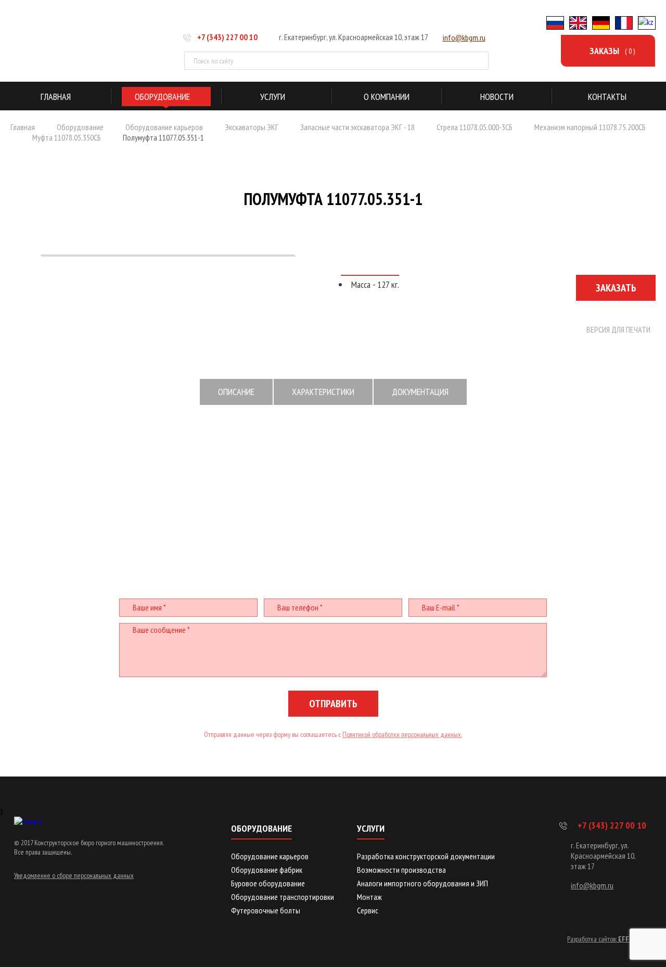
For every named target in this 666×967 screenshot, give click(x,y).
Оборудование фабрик (266, 869)
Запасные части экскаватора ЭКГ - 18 (357, 127)
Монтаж (369, 897)
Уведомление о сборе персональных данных (74, 875)
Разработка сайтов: (607, 939)
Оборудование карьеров (164, 127)
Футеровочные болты (265, 910)
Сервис (367, 910)
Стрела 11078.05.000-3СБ (475, 127)
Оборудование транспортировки (282, 897)
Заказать (616, 288)
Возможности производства (401, 869)
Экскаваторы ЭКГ (251, 127)
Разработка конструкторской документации (426, 856)
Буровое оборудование (268, 883)
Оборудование (80, 127)
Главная (22, 127)
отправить (333, 703)
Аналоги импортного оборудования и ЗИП (422, 883)
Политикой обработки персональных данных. (402, 734)
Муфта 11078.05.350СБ (66, 137)
